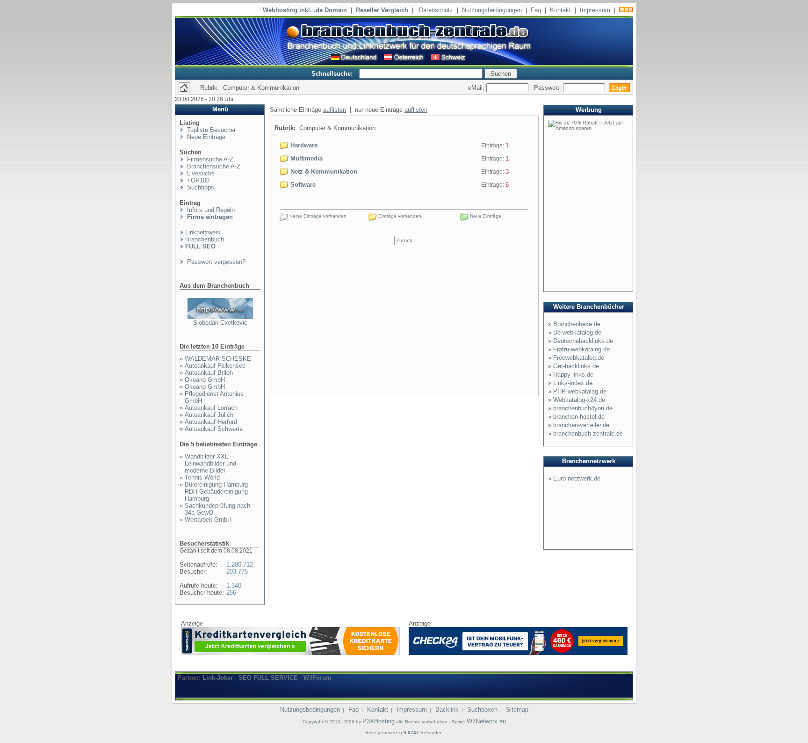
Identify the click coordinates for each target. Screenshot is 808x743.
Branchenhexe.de (576, 324)
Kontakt (560, 10)
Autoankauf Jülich (209, 414)
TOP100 (197, 180)
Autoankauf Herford (211, 421)
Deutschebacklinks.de (583, 340)
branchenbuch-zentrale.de (588, 433)
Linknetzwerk (203, 232)
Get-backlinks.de (576, 366)
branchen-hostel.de (579, 416)
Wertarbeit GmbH (208, 519)
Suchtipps (199, 187)
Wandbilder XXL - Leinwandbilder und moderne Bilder (210, 463)
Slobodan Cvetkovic (220, 322)
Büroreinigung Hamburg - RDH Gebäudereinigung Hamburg (218, 491)
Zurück (404, 240)
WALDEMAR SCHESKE (218, 358)
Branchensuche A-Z (212, 166)
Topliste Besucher (210, 129)
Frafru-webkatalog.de (581, 349)
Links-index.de (572, 382)
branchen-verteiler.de (581, 425)
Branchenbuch (204, 239)
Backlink (447, 709)
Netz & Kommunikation (323, 171)
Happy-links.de (573, 374)
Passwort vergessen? (215, 261)
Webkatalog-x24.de (579, 399)
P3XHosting (378, 721)
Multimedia (306, 158)
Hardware (303, 145)
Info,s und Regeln (210, 209)
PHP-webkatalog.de (579, 391)
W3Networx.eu (486, 721)
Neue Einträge (205, 136)
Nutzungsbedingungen (492, 10)
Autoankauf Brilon (209, 372)
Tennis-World (202, 477)
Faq (536, 10)
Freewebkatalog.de (578, 357)
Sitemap (517, 709)
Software (302, 184)
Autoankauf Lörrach (211, 407)
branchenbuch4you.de (583, 408)
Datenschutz (436, 10)
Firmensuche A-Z (209, 159)
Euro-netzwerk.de (576, 478)
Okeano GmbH (205, 379)
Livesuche (200, 173)
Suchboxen (482, 709)
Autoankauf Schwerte (214, 428)
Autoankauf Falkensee (215, 365)
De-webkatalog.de (577, 332)
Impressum (595, 10)
